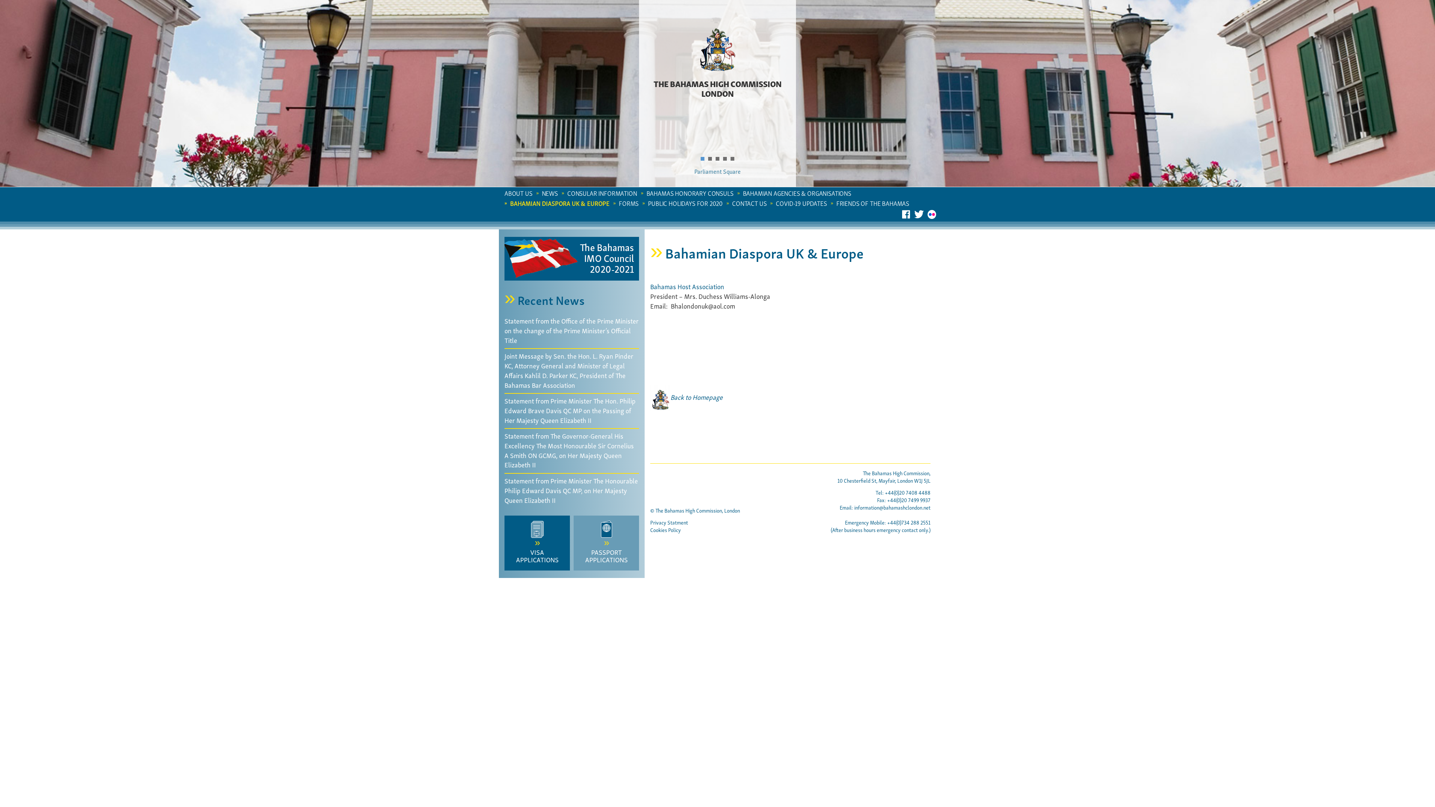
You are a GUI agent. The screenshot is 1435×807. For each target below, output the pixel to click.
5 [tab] (735, 159)
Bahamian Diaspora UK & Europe (560, 203)
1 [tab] (705, 159)
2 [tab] (712, 159)
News (550, 193)
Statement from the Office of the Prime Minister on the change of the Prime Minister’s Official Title (571, 330)
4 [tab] (727, 159)
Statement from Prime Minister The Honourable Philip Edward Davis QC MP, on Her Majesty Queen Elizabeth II (571, 490)
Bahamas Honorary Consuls (690, 193)
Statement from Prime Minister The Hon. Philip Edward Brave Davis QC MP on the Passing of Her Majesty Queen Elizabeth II (570, 410)
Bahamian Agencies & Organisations (797, 193)
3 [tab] (720, 159)
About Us (518, 193)
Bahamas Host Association (687, 286)
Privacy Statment (669, 522)
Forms (629, 203)
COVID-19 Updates (801, 203)
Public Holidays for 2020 (685, 203)
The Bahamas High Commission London (718, 88)
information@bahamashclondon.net (892, 507)
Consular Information (602, 193)
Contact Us (749, 203)
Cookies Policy (665, 529)
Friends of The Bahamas (872, 203)
